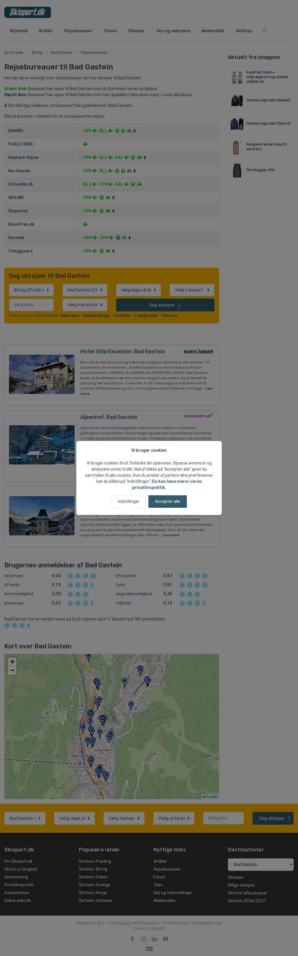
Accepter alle (167, 501)
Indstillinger (128, 501)
